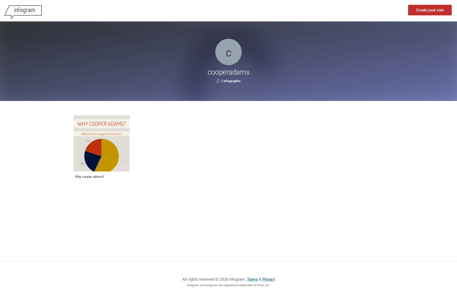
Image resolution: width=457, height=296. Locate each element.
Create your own (430, 10)
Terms (252, 279)
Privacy (268, 279)
